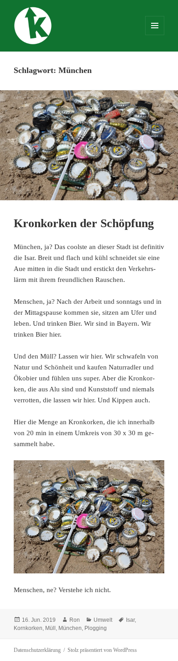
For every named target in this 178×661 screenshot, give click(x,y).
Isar (130, 620)
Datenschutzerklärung (37, 650)
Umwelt (103, 620)
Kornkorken (28, 628)
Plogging (95, 628)
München (70, 628)
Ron (74, 620)
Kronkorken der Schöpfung (84, 223)
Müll (50, 628)
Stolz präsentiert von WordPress (102, 650)
